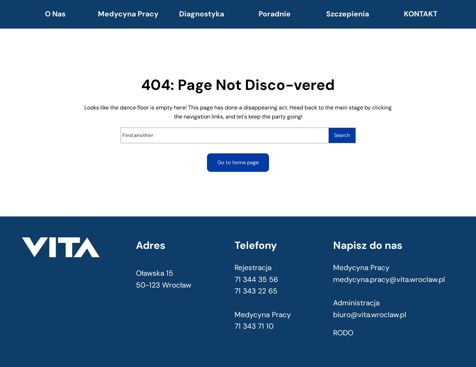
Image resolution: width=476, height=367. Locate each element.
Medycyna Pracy (128, 14)
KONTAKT (421, 14)
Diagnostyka (201, 14)
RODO (343, 333)
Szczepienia (347, 14)
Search (342, 135)
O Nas (55, 14)
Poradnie (275, 14)
